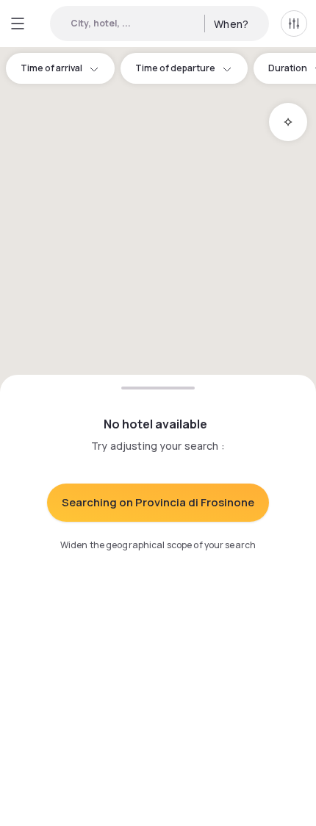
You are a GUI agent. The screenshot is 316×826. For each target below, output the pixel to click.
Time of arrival (51, 68)
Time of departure (175, 68)
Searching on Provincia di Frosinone (158, 502)
